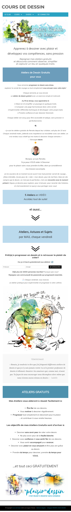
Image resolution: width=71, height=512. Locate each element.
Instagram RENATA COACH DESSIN (56, 508)
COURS (17, 14)
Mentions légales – (42, 508)
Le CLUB (8, 14)
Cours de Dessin (23, 7)
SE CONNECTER (44, 14)
